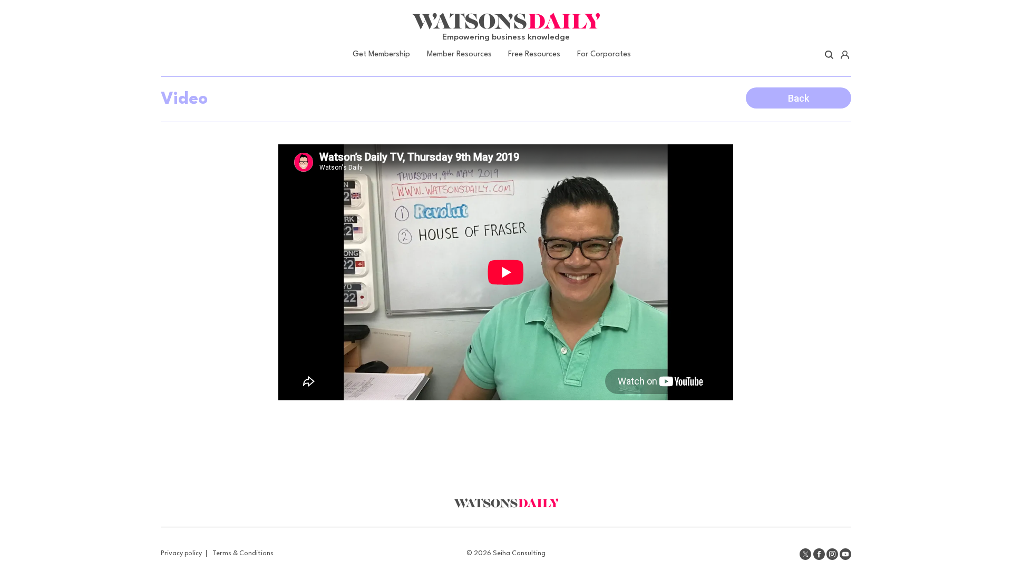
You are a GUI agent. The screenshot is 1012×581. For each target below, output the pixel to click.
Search (829, 54)
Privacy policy (181, 553)
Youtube (845, 554)
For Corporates (604, 54)
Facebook (819, 554)
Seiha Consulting (519, 553)
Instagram (832, 554)
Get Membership (381, 54)
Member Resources (459, 54)
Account (844, 54)
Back (798, 98)
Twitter (805, 554)
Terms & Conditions (243, 553)
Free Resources (534, 54)
